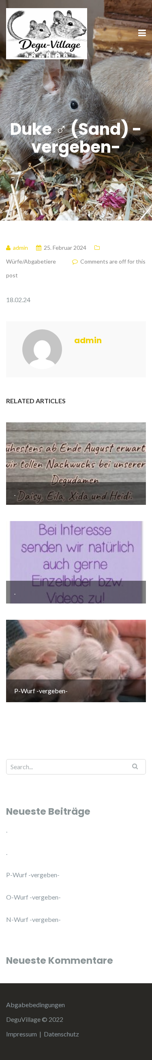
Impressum (21, 1034)
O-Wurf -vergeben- (33, 897)
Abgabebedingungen (35, 1004)
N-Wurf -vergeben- (33, 919)
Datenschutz (61, 1034)
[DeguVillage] (46, 33)
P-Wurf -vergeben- (33, 874)
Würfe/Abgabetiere (31, 261)
